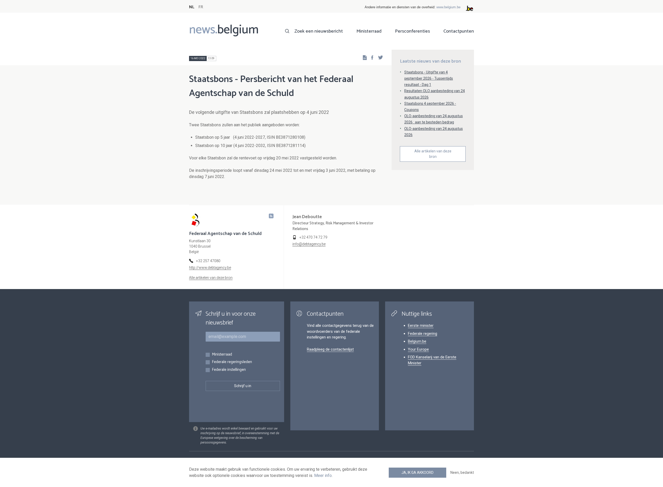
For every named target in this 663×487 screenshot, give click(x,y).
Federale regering (422, 333)
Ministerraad (368, 31)
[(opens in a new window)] (370, 57)
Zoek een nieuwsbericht (318, 31)
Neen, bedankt (462, 472)
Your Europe (418, 349)
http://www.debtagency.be (210, 267)
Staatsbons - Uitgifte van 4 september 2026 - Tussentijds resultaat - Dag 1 (428, 78)
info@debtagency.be (309, 244)
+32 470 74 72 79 (313, 237)
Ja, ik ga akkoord (417, 472)
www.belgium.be (448, 7)
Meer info (323, 475)
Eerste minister (421, 325)
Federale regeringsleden (232, 362)
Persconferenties (412, 31)
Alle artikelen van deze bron (432, 154)
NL (191, 7)
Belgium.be (417, 341)
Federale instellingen (229, 370)
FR (200, 7)
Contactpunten (458, 31)
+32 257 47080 (208, 261)
